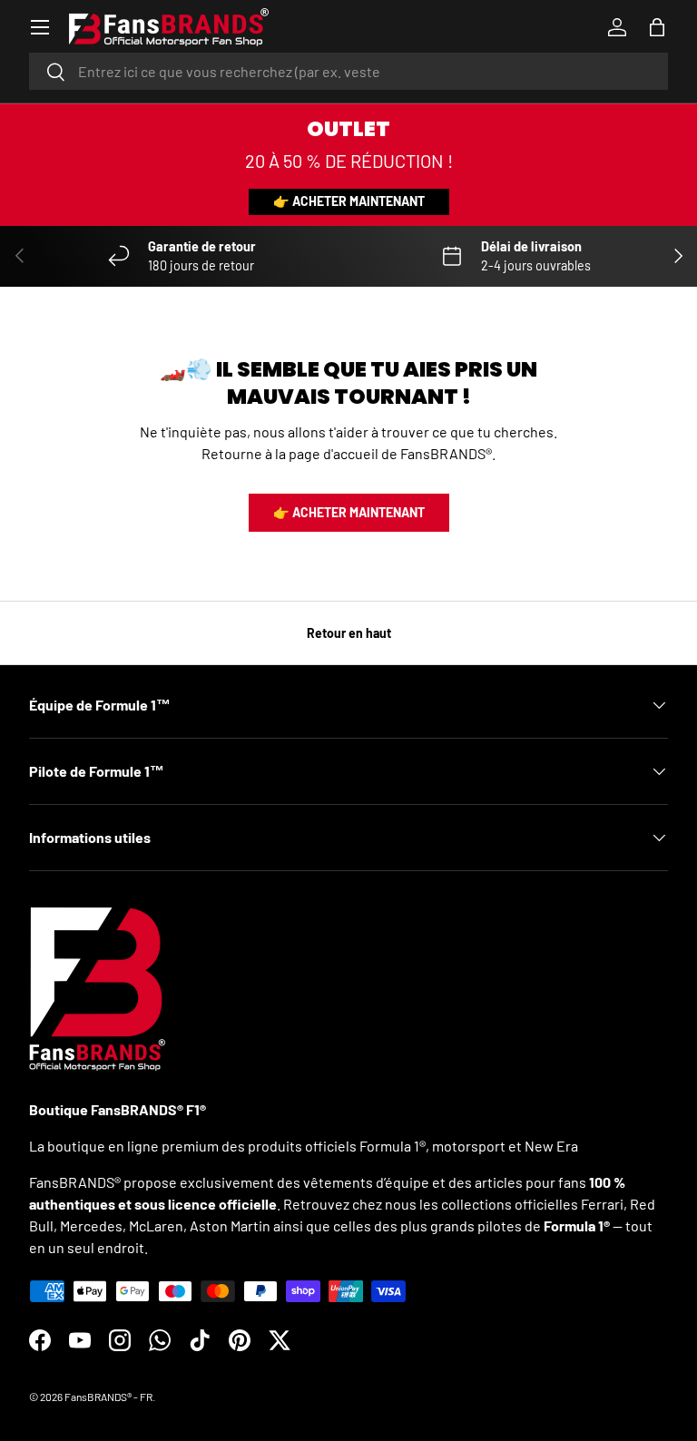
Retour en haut (349, 633)
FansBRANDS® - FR (108, 1396)
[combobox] (348, 71)
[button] (657, 27)
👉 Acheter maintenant (349, 201)
